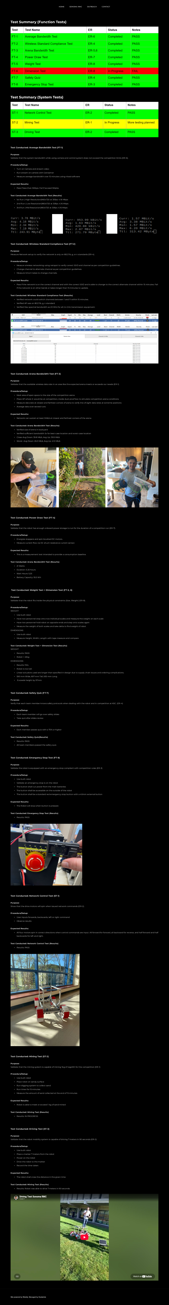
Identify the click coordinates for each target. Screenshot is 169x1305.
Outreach (92, 7)
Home (61, 7)
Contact (106, 7)
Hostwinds (42, 1297)
